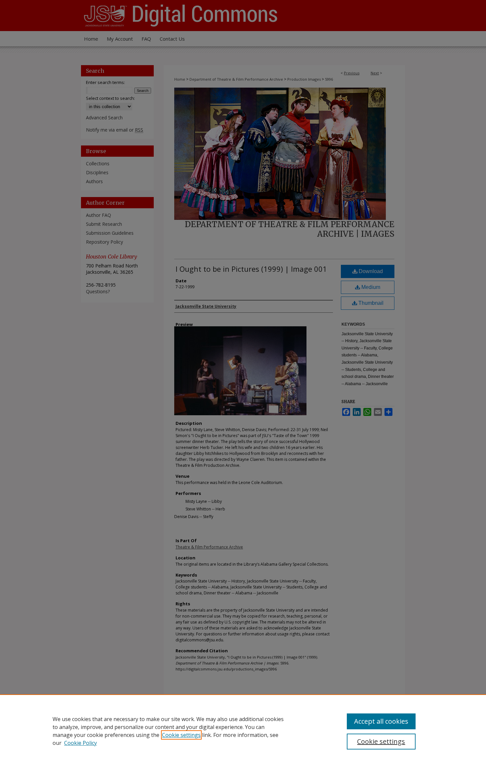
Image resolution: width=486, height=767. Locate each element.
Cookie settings (181, 735)
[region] (243, 730)
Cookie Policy (80, 743)
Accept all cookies (381, 721)
